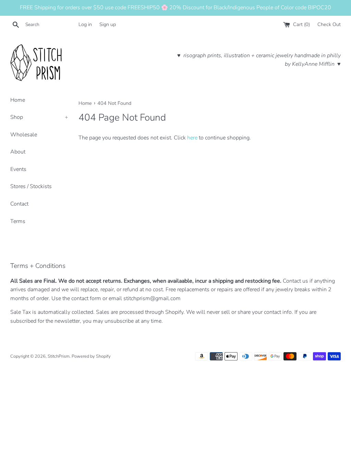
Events (18, 169)
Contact (19, 204)
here (192, 137)
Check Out (329, 24)
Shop (39, 117)
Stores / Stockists (31, 186)
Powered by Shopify (91, 356)
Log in (85, 24)
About (17, 152)
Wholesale (23, 134)
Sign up (107, 24)
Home (17, 100)
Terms (17, 221)
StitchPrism (59, 356)
